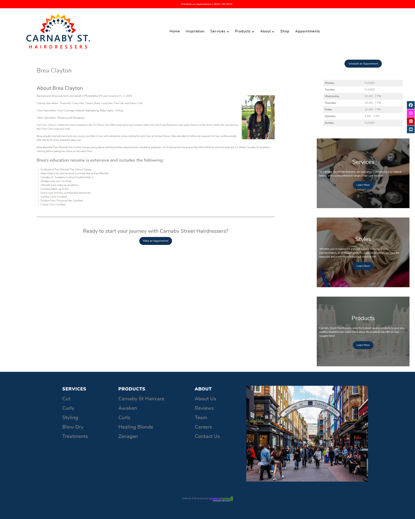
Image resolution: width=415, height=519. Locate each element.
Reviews (204, 408)
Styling (70, 417)
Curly (68, 408)
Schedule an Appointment (363, 63)
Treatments (75, 436)
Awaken (127, 408)
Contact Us (207, 436)
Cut (66, 398)
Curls (124, 417)
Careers (203, 427)
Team (201, 417)
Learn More (363, 185)
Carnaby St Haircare (141, 398)
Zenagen (128, 436)
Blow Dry (72, 427)
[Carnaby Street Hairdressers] (58, 30)
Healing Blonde (135, 427)
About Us (205, 398)
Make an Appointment (155, 241)
